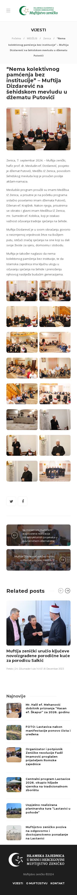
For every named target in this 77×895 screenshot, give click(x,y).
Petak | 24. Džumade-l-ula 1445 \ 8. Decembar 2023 (35, 668)
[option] (38, 635)
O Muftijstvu (36, 883)
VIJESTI (18, 883)
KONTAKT (57, 883)
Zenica (47, 38)
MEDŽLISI (32, 38)
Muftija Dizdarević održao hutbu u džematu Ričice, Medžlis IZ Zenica (34, 560)
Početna (16, 38)
